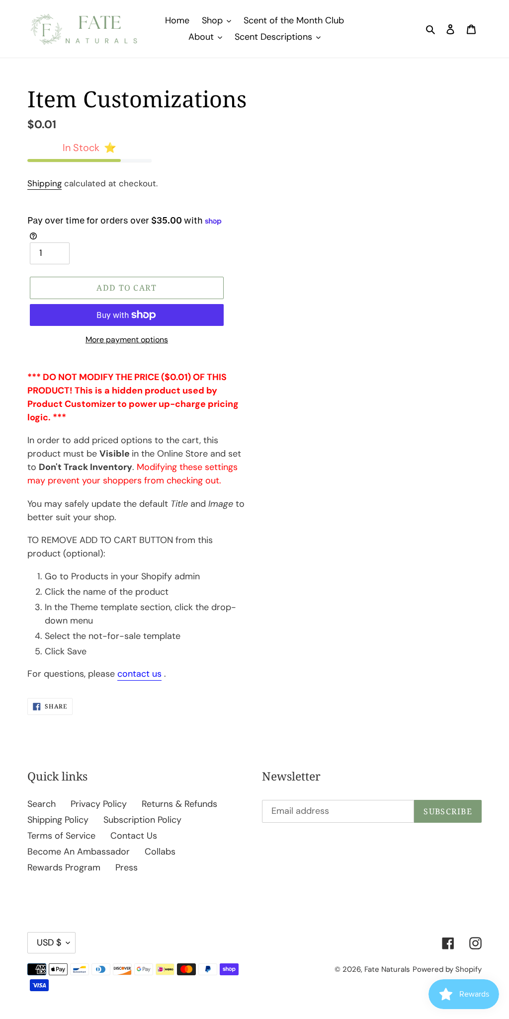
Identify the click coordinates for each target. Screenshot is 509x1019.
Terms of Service (61, 836)
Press (126, 867)
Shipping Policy (57, 820)
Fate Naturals (387, 969)
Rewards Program (63, 867)
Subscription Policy (142, 820)
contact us (139, 674)
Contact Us (133, 836)
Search (41, 804)
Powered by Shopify (447, 969)
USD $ (49, 942)
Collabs (160, 852)
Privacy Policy (99, 804)
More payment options (126, 339)
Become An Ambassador (78, 852)
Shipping (44, 183)
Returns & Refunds (179, 804)
